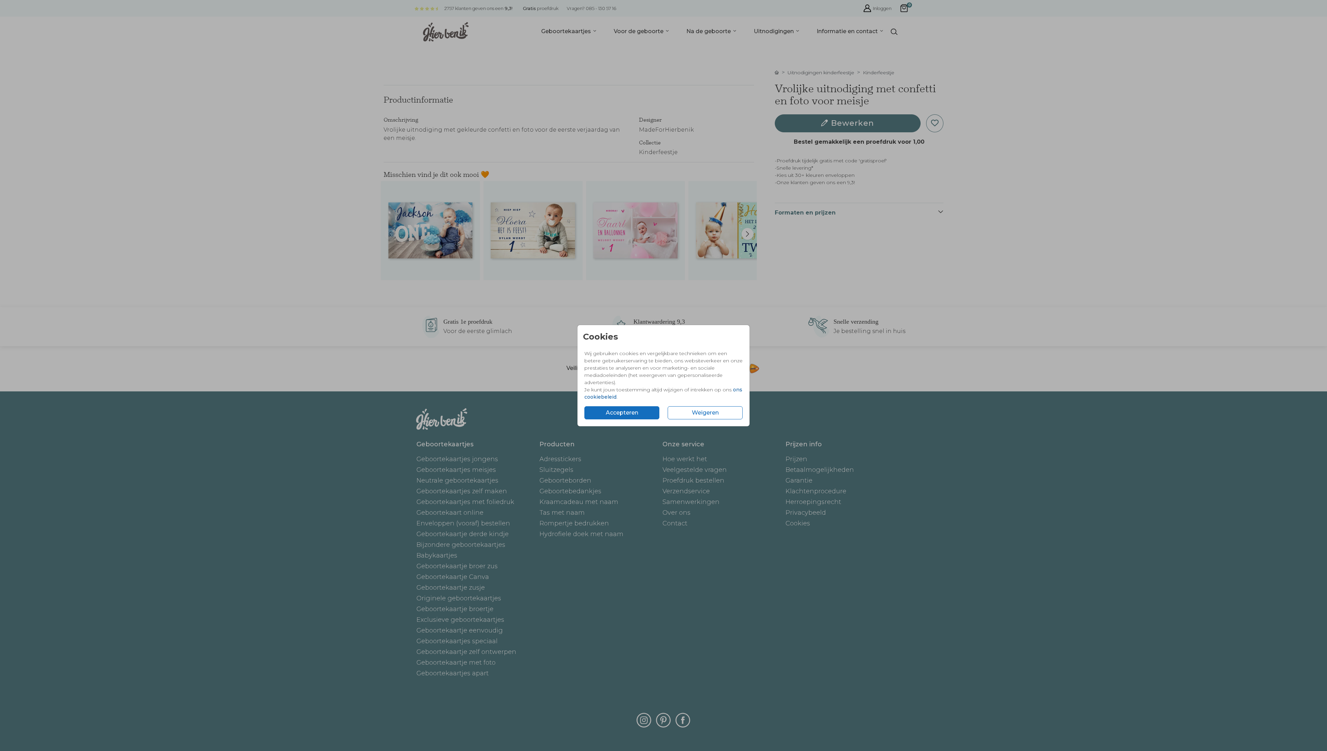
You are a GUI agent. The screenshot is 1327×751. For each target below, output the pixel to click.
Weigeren (705, 412)
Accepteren (622, 412)
